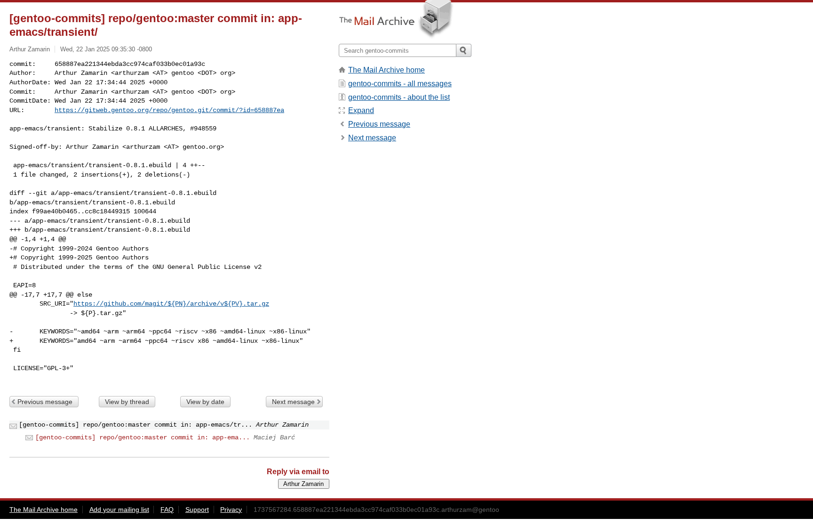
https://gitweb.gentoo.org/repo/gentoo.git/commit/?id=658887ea (169, 110)
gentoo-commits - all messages (400, 84)
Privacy (231, 509)
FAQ (167, 509)
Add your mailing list (119, 509)
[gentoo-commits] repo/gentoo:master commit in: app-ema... (142, 437)
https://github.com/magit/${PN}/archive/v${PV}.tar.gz (171, 304)
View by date (205, 401)
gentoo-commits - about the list (399, 97)
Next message (293, 401)
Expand (361, 110)
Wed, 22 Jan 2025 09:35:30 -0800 (106, 49)
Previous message (44, 401)
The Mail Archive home (386, 70)
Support (197, 509)
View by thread (127, 401)
